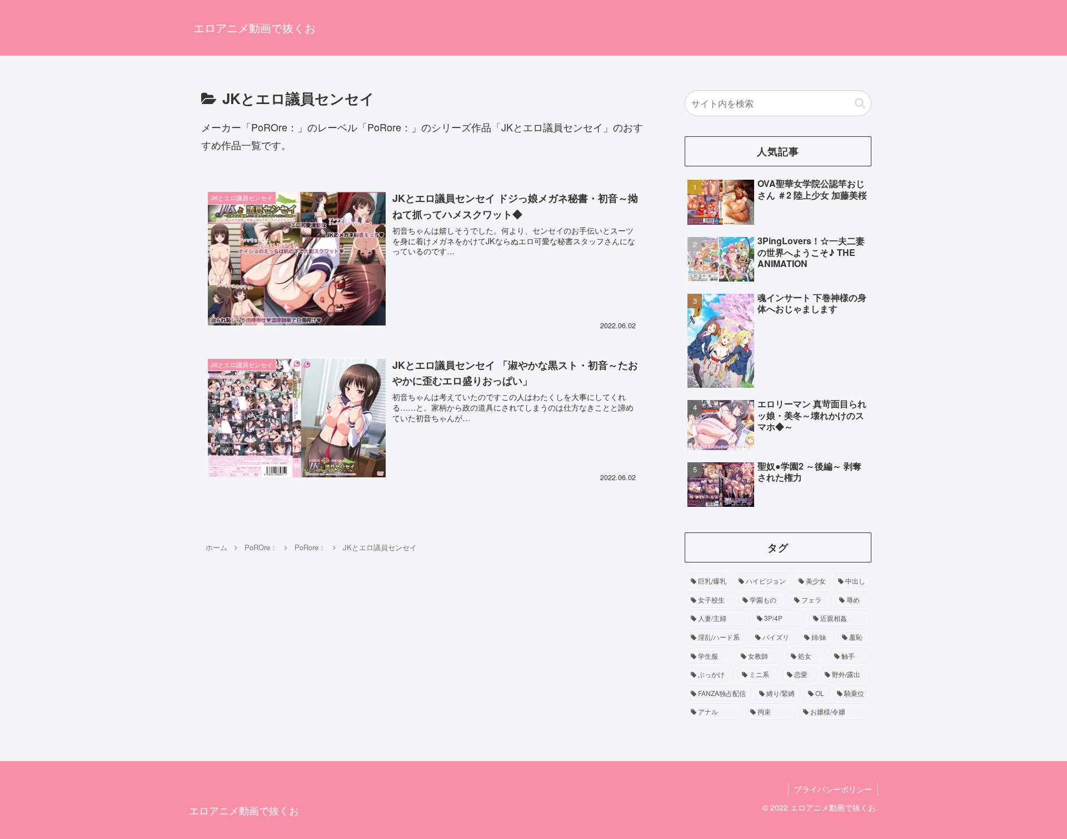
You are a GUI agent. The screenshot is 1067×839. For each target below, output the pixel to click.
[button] (860, 103)
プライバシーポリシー (833, 788)
